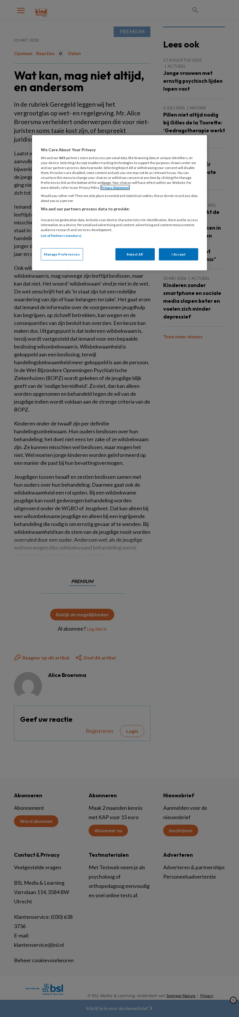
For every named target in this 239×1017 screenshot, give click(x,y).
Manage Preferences (62, 254)
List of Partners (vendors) (61, 235)
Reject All (135, 254)
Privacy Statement (115, 187)
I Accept (179, 254)
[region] (119, 202)
